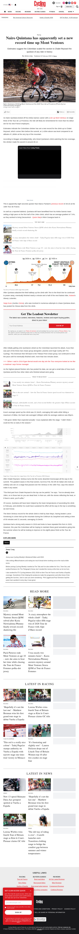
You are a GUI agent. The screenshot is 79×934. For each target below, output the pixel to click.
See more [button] (30, 200)
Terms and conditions (41, 909)
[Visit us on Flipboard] (75, 3)
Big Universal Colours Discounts (23, 17)
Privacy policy (57, 909)
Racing (18, 11)
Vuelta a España (22, 886)
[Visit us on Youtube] (72, 3)
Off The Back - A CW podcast (69, 17)
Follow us (61, 112)
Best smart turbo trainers (39, 886)
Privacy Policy (25, 919)
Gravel (61, 11)
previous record (57, 204)
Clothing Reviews (57, 890)
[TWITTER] (7, 552)
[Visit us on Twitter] (66, 3)
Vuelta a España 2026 (46, 17)
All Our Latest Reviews (57, 879)
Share (8, 112)
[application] (39, 162)
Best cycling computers (39, 890)
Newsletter (72, 112)
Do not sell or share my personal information (47, 912)
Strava (6, 542)
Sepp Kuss (7, 303)
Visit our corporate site (64, 927)
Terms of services (31, 331)
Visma (21, 303)
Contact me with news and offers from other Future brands (18, 907)
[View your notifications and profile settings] (15, 5)
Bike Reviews (56, 883)
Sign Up (18, 912)
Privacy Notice (63, 331)
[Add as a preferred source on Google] (39, 919)
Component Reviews (57, 886)
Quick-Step (36, 217)
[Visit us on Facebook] (69, 3)
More (70, 11)
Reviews (28, 11)
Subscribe (69, 6)
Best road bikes (39, 879)
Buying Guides (40, 11)
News (10, 11)
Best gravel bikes (39, 883)
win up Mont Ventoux (58, 118)
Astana (71, 295)
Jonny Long (28, 56)
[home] (5, 12)
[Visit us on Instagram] (64, 3)
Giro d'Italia (22, 883)
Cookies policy (70, 909)
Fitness (52, 11)
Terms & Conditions (16, 921)
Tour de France (22, 879)
